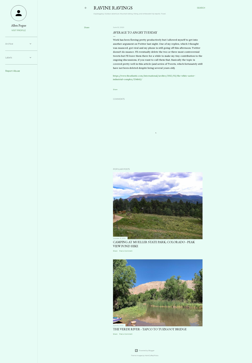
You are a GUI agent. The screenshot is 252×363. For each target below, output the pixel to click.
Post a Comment (125, 251)
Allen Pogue (18, 25)
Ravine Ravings (113, 8)
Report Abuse (12, 71)
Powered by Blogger (146, 350)
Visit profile (19, 30)
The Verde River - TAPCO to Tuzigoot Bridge (150, 329)
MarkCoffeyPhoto (151, 355)
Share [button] (86, 27)
